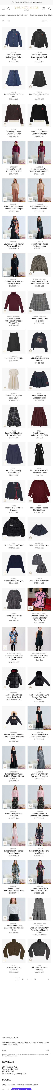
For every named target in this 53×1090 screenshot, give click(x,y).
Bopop (13, 578)
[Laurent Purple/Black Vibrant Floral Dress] (39, 872)
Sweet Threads (39, 279)
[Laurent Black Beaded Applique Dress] (13, 265)
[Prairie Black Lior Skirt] (13, 342)
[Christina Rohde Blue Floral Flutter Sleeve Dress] (13, 639)
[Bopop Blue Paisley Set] (39, 564)
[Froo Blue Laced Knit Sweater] (13, 491)
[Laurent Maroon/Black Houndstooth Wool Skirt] (39, 152)
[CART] (49, 9)
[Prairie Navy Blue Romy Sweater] (39, 342)
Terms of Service (7, 1056)
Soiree (13, 394)
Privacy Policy (40, 1054)
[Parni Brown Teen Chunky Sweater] (13, 115)
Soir (14, 965)
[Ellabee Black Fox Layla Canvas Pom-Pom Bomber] (39, 678)
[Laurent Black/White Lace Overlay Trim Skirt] (39, 718)
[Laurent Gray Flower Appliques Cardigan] (39, 757)
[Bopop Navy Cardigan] (13, 564)
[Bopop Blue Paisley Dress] (13, 599)
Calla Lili (39, 543)
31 (35, 979)
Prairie (14, 356)
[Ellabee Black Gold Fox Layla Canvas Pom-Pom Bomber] (13, 718)
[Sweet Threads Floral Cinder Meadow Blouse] (39, 265)
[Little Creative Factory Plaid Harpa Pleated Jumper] (39, 909)
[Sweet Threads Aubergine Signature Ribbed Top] (13, 302)
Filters (7, 21)
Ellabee (13, 693)
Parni (13, 53)
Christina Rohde (39, 614)
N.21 (39, 506)
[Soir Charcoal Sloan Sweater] (39, 951)
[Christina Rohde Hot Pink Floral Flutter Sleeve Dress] (39, 599)
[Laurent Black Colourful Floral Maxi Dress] (13, 227)
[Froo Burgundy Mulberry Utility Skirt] (39, 416)
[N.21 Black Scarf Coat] (13, 529)
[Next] (44, 979)
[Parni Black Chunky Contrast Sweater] (39, 115)
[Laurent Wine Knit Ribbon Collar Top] (13, 152)
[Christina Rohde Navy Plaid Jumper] (39, 639)
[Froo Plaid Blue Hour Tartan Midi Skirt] (13, 416)
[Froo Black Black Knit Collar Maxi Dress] (39, 454)
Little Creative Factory (39, 925)
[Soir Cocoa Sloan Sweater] (13, 951)
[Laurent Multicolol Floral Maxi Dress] (39, 834)
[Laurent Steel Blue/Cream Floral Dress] (13, 872)
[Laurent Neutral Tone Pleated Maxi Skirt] (39, 190)
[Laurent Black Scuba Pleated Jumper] (39, 227)
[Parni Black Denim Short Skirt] (39, 78)
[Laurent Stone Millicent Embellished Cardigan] (13, 190)
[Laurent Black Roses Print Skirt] (13, 797)
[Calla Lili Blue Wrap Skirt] (39, 529)
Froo (39, 394)
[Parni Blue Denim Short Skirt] (13, 78)
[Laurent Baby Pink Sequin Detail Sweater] (39, 797)
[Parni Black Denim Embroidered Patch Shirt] (39, 38)
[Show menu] (3, 9)
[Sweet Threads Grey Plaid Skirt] (39, 302)
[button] (9, 9)
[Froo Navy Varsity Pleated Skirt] (13, 454)
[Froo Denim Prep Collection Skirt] (39, 379)
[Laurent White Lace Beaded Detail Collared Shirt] (13, 909)
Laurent (13, 167)
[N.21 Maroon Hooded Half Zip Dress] (39, 491)
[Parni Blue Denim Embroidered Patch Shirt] (13, 38)
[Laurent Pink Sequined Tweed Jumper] (13, 834)
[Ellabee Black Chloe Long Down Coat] (13, 678)
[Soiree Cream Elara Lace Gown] (13, 379)
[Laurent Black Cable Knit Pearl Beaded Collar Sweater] (13, 757)
